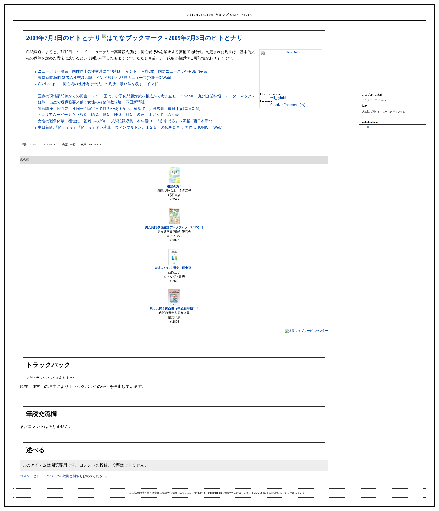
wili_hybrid (278, 98)
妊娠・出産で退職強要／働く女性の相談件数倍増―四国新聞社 (91, 102)
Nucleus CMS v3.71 (274, 492)
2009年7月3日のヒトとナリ (63, 38)
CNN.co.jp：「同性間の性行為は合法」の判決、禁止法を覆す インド (98, 84)
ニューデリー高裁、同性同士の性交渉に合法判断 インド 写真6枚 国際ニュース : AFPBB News (122, 71)
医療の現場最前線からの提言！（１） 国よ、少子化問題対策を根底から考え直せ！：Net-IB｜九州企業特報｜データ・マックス (146, 96)
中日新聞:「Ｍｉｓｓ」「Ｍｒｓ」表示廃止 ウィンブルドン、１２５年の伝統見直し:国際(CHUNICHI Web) (130, 127)
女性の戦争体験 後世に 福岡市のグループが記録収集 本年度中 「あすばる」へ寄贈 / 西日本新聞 (125, 121)
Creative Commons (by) (287, 105)
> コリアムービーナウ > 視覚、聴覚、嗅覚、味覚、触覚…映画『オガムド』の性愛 (108, 114)
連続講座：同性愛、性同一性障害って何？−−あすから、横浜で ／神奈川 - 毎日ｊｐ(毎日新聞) (119, 108)
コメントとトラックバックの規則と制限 (49, 476)
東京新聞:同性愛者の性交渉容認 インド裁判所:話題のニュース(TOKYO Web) (104, 77)
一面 (367, 127)
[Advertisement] (392, 55)
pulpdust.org (200, 14)
